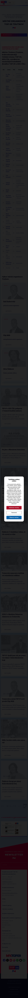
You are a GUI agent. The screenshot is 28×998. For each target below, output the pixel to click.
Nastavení (14, 512)
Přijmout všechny (14, 517)
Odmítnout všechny (14, 507)
